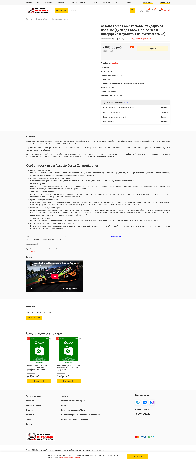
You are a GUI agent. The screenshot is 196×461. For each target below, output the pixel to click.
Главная (29, 19)
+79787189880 (148, 2)
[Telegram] (138, 402)
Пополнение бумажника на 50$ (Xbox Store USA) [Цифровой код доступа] (69, 368)
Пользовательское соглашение (74, 419)
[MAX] (152, 402)
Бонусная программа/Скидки (74, 410)
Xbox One (114, 63)
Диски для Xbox (42, 19)
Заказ (118, 2)
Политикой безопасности (70, 458)
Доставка (106, 2)
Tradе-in (64, 396)
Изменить (127, 103)
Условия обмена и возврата (73, 401)
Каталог (63, 10)
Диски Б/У (62, 2)
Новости (65, 405)
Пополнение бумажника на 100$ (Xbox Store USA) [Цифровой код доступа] (37, 368)
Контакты (48, 2)
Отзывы (94, 2)
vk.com (33, 251)
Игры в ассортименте (60, 19)
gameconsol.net (116, 237)
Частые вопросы (78, 2)
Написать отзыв (34, 318)
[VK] (145, 402)
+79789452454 (165, 2)
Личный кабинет (32, 2)
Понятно (137, 456)
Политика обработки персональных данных (80, 415)
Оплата (129, 2)
